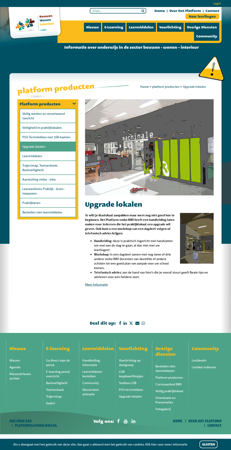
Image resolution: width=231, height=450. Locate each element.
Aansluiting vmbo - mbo (39, 179)
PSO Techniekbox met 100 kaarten (46, 137)
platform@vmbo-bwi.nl (36, 425)
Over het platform (185, 11)
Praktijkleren (31, 203)
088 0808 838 (20, 420)
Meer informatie (96, 285)
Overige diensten (202, 27)
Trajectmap (54, 396)
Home (160, 11)
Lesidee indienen (204, 367)
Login (217, 3)
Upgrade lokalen (33, 147)
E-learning (113, 27)
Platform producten (40, 104)
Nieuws (92, 27)
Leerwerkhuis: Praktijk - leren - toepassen (43, 191)
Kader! (50, 403)
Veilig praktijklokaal (169, 391)
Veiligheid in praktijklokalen (42, 128)
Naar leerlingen (202, 16)
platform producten (166, 87)
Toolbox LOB (127, 383)
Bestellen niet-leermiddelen (42, 212)
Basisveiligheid (56, 383)
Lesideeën (199, 360)
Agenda (14, 367)
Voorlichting (170, 27)
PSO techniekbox (131, 390)
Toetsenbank (55, 390)
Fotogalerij (163, 409)
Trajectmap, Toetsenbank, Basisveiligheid (40, 167)
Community (206, 36)
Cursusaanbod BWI (168, 384)
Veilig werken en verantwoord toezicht (43, 116)
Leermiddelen (141, 27)
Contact (212, 11)
